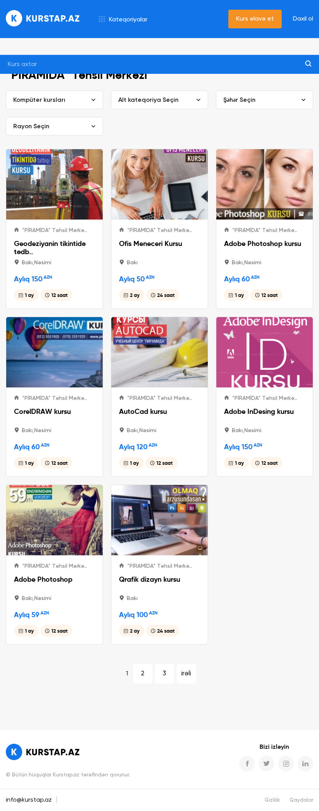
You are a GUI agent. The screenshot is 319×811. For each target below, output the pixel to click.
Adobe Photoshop (43, 579)
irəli (186, 673)
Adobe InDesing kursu (259, 411)
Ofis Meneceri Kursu (150, 243)
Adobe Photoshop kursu (262, 243)
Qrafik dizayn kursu (149, 579)
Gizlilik (272, 800)
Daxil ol (303, 19)
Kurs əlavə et (255, 19)
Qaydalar (301, 800)
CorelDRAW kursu (42, 411)
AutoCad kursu (143, 411)
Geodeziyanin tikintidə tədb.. (50, 247)
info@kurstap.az (29, 800)
